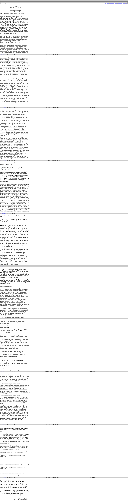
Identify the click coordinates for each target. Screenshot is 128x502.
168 (115, 3)
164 (108, 3)
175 (126, 3)
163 (107, 3)
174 (124, 3)
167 (113, 3)
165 (110, 3)
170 (118, 3)
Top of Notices (3, 54)
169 (116, 3)
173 (123, 3)
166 (112, 3)
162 (105, 3)
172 (121, 3)
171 (120, 3)
